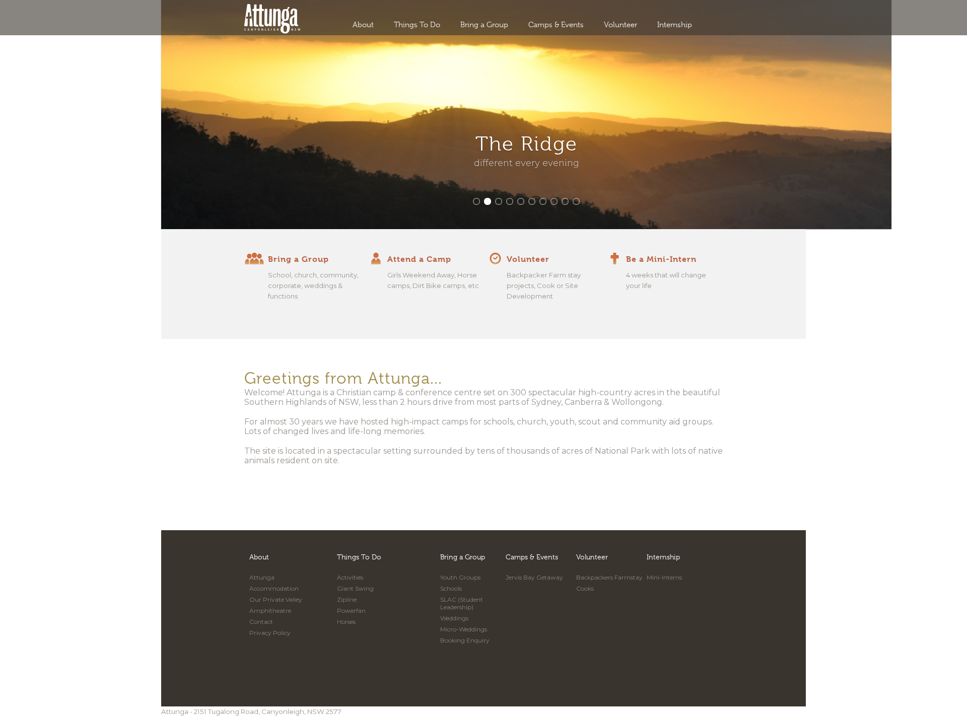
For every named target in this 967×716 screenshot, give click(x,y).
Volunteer (620, 24)
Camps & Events (556, 24)
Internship (674, 24)
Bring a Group (484, 24)
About (363, 24)
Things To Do (417, 24)
